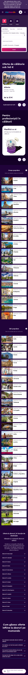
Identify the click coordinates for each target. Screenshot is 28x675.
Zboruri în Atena (6, 598)
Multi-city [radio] (19, 29)
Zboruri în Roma (6, 561)
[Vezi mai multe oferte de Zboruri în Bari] (25, 606)
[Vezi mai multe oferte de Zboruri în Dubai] (25, 582)
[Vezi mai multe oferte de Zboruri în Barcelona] (25, 570)
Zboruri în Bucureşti (7, 553)
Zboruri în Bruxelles (7, 610)
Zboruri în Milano (6, 574)
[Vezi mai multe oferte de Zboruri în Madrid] (25, 594)
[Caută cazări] (11, 21)
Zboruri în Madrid (6, 594)
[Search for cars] (17, 21)
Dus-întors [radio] (5, 29)
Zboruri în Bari (6, 606)
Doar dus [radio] (12, 29)
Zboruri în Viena (6, 602)
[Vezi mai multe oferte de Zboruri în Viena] (25, 602)
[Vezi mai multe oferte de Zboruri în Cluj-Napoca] (25, 590)
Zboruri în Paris (6, 565)
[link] (9, 104)
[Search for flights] (4, 21)
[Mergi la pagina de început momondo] (10, 12)
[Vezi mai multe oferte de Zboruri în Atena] (25, 598)
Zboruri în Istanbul (7, 557)
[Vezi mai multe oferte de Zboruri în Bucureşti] (25, 554)
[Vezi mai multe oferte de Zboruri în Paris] (25, 566)
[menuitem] (4, 22)
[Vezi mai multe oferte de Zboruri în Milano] (25, 574)
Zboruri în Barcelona (7, 570)
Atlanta (7, 87)
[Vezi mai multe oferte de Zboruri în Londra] (25, 578)
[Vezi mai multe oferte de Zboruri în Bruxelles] (25, 610)
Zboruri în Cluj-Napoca (8, 590)
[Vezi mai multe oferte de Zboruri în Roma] (25, 562)
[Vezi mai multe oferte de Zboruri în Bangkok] (25, 586)
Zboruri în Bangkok (7, 586)
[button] (26, 4)
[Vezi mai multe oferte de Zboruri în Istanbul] (25, 558)
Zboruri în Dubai (6, 582)
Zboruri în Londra (6, 578)
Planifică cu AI (10, 129)
